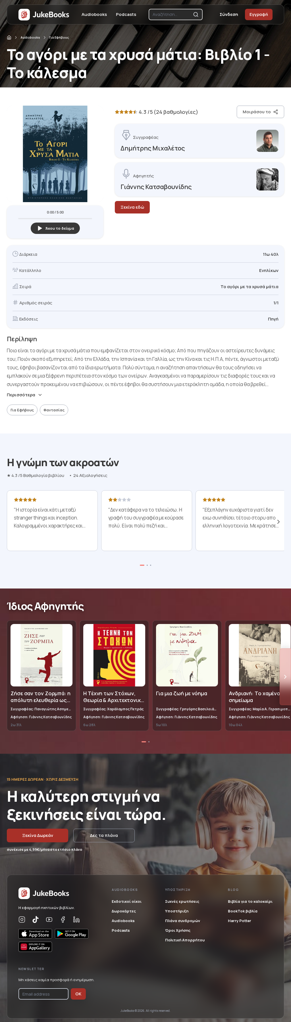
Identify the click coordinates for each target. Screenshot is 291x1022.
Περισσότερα (21, 395)
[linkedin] (76, 919)
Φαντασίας (54, 409)
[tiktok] (35, 919)
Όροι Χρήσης (177, 930)
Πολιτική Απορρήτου (185, 940)
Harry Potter (239, 920)
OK (78, 994)
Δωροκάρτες (124, 911)
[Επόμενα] (278, 522)
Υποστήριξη (176, 911)
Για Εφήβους (59, 37)
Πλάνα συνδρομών (182, 920)
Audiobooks (94, 14)
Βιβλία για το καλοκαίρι (250, 901)
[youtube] (49, 919)
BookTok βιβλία (242, 911)
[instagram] (21, 919)
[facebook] (62, 919)
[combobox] (172, 14)
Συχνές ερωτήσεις (182, 901)
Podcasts (126, 14)
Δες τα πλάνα (104, 835)
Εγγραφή (259, 14)
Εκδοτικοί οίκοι (127, 901)
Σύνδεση (229, 14)
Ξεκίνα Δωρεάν (37, 835)
